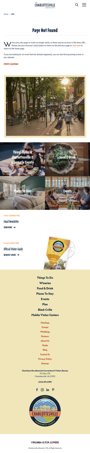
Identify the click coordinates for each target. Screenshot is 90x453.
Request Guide (10, 254)
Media (45, 345)
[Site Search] (76, 5)
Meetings (45, 322)
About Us (45, 340)
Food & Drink (45, 288)
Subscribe (8, 227)
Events (45, 299)
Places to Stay (45, 293)
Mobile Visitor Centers (45, 315)
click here (76, 45)
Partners (45, 336)
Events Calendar (11, 64)
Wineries (45, 283)
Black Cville (45, 309)
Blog (45, 349)
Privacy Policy (45, 359)
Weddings (45, 331)
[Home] (45, 5)
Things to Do (45, 277)
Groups (45, 327)
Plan (45, 304)
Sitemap (45, 363)
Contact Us (45, 354)
